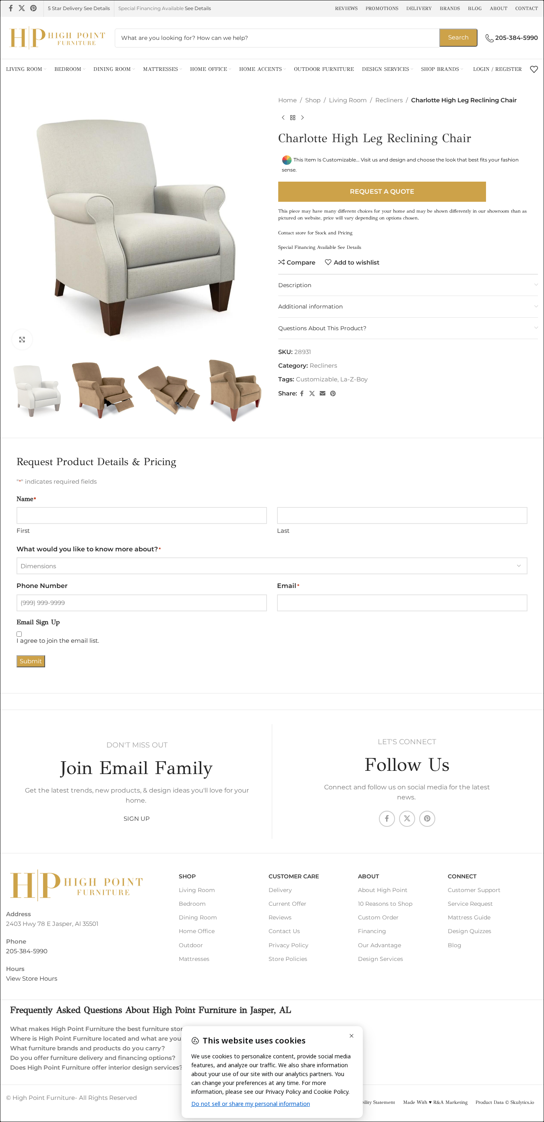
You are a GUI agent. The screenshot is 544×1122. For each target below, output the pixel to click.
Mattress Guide (469, 917)
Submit (31, 661)
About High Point (382, 890)
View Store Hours (31, 978)
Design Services (380, 959)
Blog (454, 945)
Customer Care (294, 876)
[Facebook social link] (11, 8)
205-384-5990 (27, 951)
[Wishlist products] (534, 69)
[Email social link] (322, 393)
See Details (198, 8)
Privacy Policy (288, 945)
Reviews (280, 917)
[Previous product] (283, 118)
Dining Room (198, 917)
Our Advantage (379, 945)
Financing (372, 931)
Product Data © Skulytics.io (505, 1102)
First (23, 530)
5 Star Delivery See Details (79, 8)
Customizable (316, 379)
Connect (462, 876)
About (368, 876)
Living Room (348, 100)
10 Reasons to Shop (385, 903)
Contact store (292, 233)
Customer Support (474, 890)
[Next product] (302, 118)
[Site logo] (56, 37)
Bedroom (192, 903)
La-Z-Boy (354, 379)
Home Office (197, 931)
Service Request (470, 903)
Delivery (280, 890)
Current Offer (287, 903)
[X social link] (21, 8)
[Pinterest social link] (33, 8)
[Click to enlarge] (22, 339)
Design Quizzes (469, 931)
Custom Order (378, 917)
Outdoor (191, 945)
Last (283, 530)
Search (458, 37)
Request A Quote (382, 191)
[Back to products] (293, 118)
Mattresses (194, 959)
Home (287, 100)
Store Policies (288, 959)
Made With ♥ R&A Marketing (435, 1102)
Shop (313, 100)
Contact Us (284, 931)
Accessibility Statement (370, 1102)
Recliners (389, 100)
